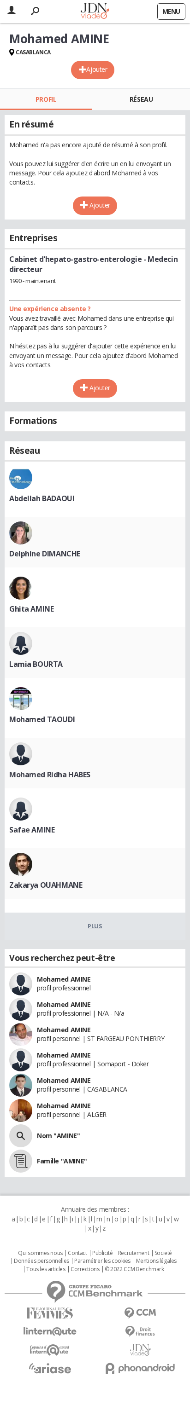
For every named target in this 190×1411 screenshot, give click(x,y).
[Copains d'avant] (50, 1350)
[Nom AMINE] (20, 1135)
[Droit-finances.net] (140, 1331)
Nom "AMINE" (58, 1135)
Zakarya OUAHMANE (45, 885)
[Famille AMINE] (20, 1161)
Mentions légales (156, 1261)
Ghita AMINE (31, 609)
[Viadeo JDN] (140, 1350)
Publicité (102, 1253)
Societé (163, 1253)
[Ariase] (50, 1368)
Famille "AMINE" (62, 1161)
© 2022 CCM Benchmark (134, 1269)
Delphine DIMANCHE (44, 554)
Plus (95, 926)
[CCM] (140, 1313)
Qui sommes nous (40, 1253)
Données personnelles (41, 1261)
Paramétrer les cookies (102, 1261)
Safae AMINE (31, 830)
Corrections (85, 1269)
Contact (77, 1253)
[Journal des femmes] (50, 1313)
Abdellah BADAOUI (41, 498)
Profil (46, 99)
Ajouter (96, 69)
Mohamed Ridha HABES (49, 774)
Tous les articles (45, 1269)
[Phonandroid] (140, 1368)
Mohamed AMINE (64, 979)
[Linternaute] (50, 1331)
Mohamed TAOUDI (42, 719)
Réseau (141, 99)
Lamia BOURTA (36, 664)
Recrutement (133, 1253)
